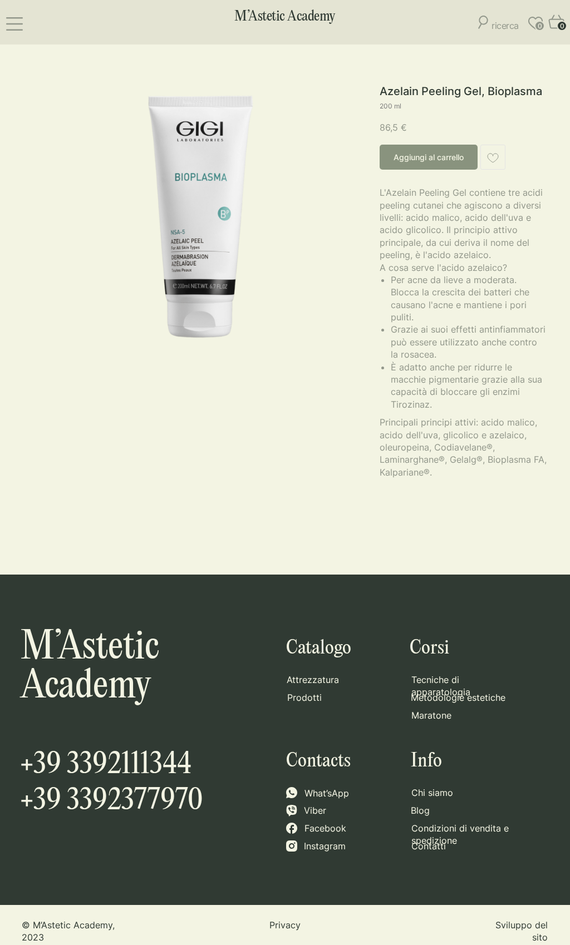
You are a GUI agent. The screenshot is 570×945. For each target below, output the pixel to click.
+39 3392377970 (111, 801)
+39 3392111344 (105, 764)
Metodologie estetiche (458, 697)
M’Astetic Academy (285, 16)
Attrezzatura (313, 679)
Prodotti (304, 697)
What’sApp (326, 793)
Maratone (431, 715)
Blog (420, 810)
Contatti (428, 846)
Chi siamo (432, 792)
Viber (315, 810)
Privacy (285, 925)
